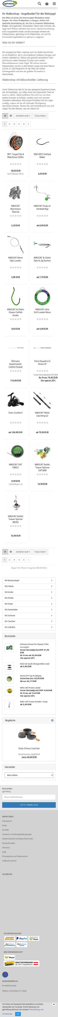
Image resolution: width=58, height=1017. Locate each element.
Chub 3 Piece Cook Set (29, 748)
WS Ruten (9, 604)
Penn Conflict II (15, 413)
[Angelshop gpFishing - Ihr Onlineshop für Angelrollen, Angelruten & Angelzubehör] (9, 3)
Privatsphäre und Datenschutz (15, 856)
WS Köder (9, 592)
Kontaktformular (9, 985)
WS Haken (9, 586)
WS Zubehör (10, 627)
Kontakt (5, 830)
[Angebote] (52, 720)
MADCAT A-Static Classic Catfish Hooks (15, 312)
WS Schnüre (10, 615)
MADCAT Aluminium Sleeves (15, 209)
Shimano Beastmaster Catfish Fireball (15, 364)
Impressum (7, 821)
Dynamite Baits (8, 843)
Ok (18, 1014)
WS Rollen (9, 598)
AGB (4, 852)
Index (4, 825)
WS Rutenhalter (11, 609)
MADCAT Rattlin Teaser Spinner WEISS (15, 519)
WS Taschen (10, 621)
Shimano (6, 847)
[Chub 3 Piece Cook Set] (29, 735)
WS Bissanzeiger (12, 580)
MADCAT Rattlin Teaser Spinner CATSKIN (42, 467)
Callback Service (9, 861)
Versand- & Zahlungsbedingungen (17, 834)
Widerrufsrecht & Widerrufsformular (17, 839)
